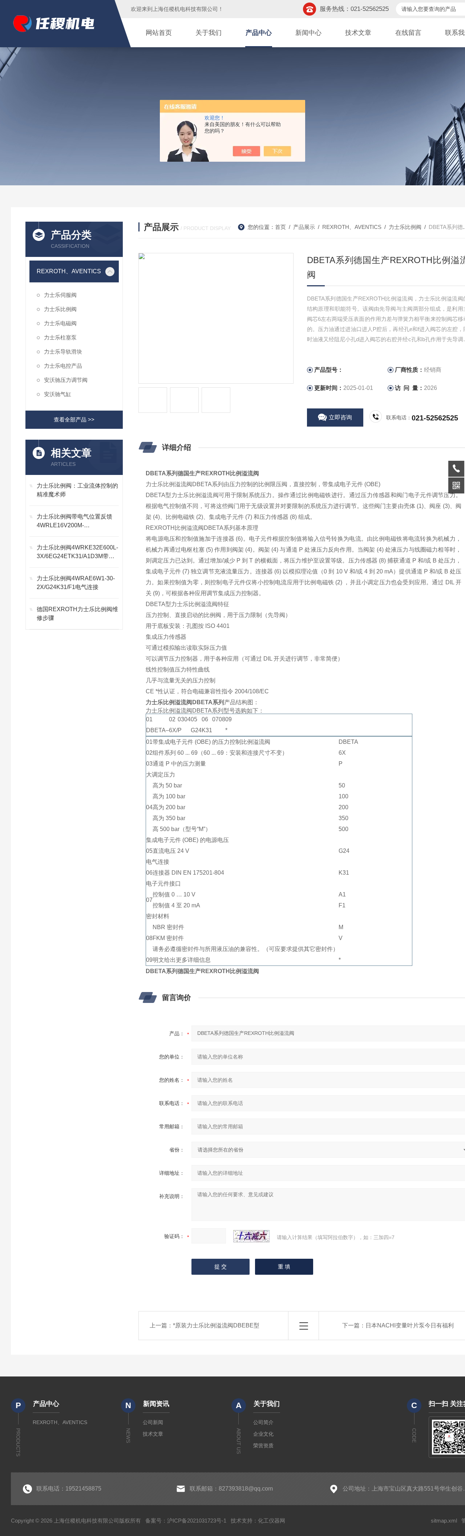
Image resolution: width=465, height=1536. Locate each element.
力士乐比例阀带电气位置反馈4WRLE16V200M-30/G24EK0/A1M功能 (74, 521)
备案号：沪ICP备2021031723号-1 (185, 1520)
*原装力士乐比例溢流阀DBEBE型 (216, 1325)
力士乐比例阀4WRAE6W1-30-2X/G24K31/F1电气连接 (76, 582)
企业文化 (263, 1434)
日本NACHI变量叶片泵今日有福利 (409, 1325)
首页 (280, 227)
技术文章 (358, 32)
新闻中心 (308, 32)
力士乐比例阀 (60, 309)
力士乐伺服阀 (60, 295)
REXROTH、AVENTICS (69, 271)
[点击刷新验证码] (251, 1236)
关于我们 (208, 32)
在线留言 (408, 32)
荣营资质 (263, 1445)
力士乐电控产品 (63, 366)
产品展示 (304, 227)
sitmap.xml (444, 1520)
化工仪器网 (271, 1520)
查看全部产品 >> (74, 419)
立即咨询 (340, 417)
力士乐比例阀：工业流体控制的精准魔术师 (77, 490)
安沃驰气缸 (57, 394)
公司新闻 (153, 1422)
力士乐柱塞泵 (60, 337)
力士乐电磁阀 (60, 323)
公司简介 (263, 1422)
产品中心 (259, 32)
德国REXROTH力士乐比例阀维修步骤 (77, 613)
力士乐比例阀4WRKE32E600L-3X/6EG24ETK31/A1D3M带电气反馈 (77, 552)
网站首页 (159, 32)
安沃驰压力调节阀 (66, 380)
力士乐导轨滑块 (63, 351)
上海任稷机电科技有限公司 (185, 9)
